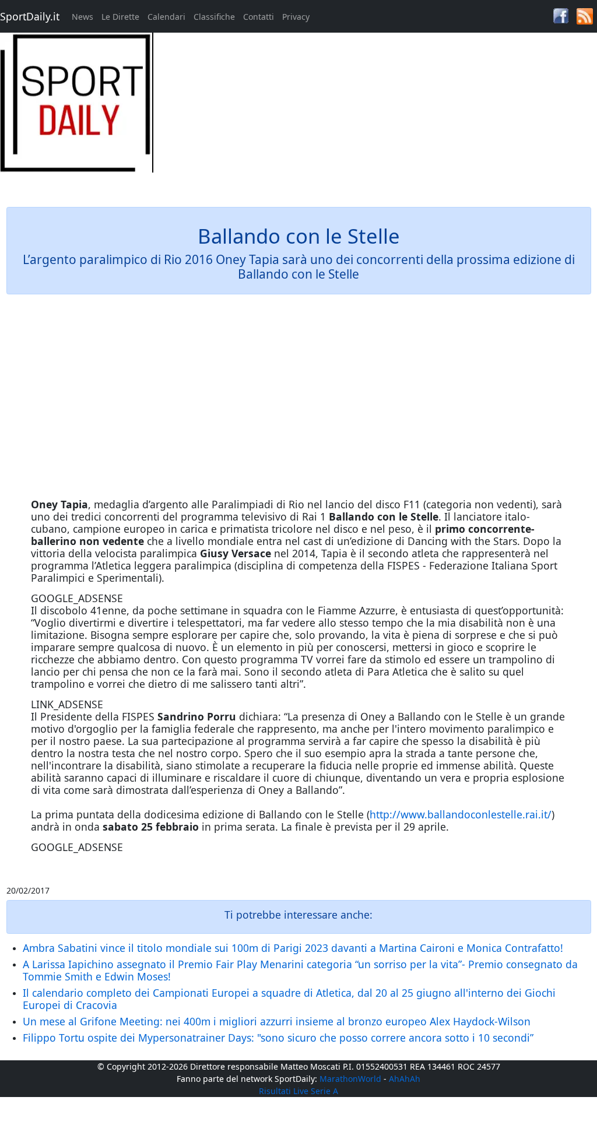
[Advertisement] (373, 114)
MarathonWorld (350, 1078)
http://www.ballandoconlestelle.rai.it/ (461, 814)
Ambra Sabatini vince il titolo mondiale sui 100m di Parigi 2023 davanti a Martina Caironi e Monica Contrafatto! (293, 948)
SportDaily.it (29, 16)
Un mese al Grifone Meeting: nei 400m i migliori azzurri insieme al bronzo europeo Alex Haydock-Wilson (277, 1021)
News (82, 16)
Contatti (258, 16)
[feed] (585, 15)
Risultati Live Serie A (298, 1090)
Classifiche (214, 16)
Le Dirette (120, 16)
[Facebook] (560, 14)
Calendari (166, 16)
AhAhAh (404, 1078)
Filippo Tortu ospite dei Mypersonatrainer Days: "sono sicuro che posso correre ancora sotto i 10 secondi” (278, 1038)
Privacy (296, 16)
